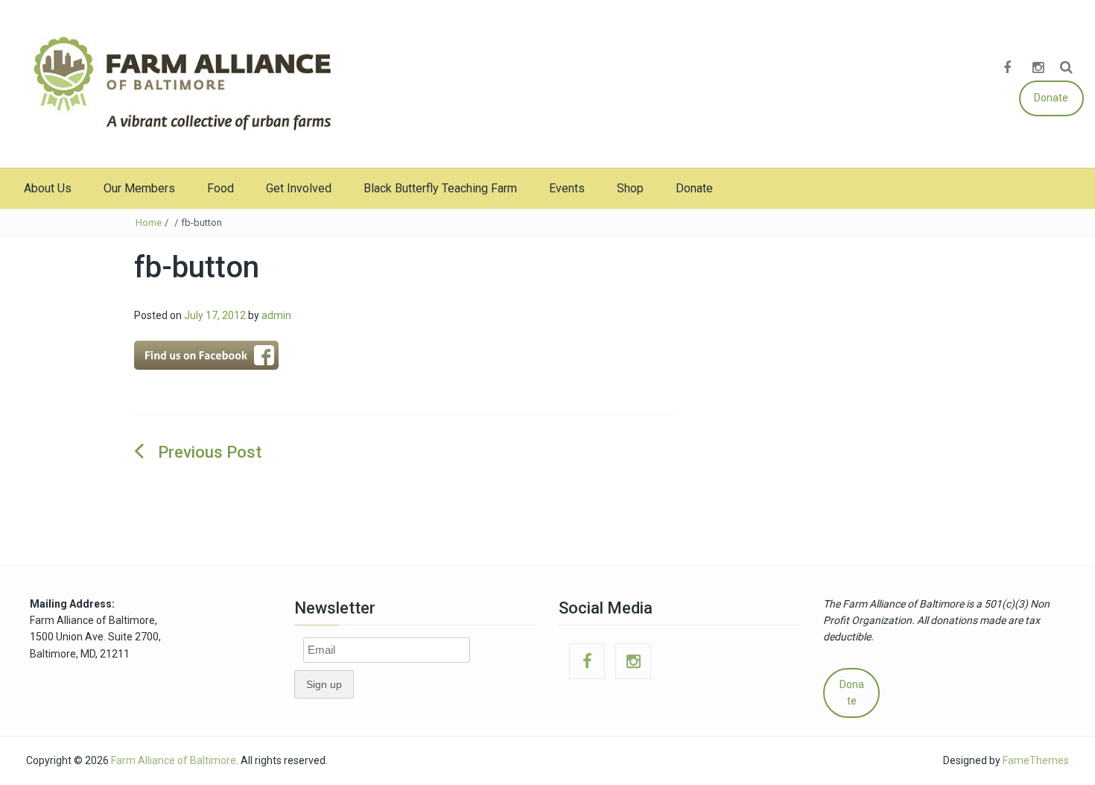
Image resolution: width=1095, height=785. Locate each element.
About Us (48, 188)
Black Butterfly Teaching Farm (440, 188)
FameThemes (1036, 760)
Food (220, 188)
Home (149, 222)
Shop (630, 188)
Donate (1051, 98)
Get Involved (298, 188)
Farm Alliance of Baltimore (173, 760)
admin (276, 315)
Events (567, 188)
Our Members (139, 188)
